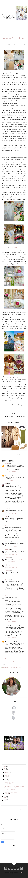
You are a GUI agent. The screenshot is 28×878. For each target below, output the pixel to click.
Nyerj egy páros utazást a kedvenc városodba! (14, 786)
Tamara (6, 508)
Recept (12, 25)
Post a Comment (7, 658)
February (7, 793)
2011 (5, 802)
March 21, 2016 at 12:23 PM (11, 577)
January (6, 795)
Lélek (4, 21)
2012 (5, 800)
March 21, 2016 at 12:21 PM (11, 546)
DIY (3, 25)
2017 (5, 768)
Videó (18, 25)
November (7, 772)
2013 (5, 799)
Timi (6, 525)
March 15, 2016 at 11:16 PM (11, 480)
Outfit (14, 21)
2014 (5, 797)
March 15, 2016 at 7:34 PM (10, 471)
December (7, 771)
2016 (5, 769)
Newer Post (3, 661)
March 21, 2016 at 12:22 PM (11, 561)
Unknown (7, 463)
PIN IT (24, 416)
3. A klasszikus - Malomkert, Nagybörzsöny (14, 310)
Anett (6, 516)
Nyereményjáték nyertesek (10, 790)
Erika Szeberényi (19, 552)
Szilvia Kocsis (9, 545)
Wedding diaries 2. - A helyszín (11, 787)
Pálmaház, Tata (17, 247)
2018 (5, 766)
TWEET (12, 416)
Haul (8, 25)
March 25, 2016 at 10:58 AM (11, 656)
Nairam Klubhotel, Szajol (17, 154)
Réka (6, 483)
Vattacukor (15, 575)
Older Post (25, 661)
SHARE (6, 416)
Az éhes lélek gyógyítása (9, 785)
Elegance (7, 872)
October (7, 773)
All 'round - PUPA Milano (9, 789)
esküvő (4, 29)
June (6, 778)
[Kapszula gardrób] (14, 438)
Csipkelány (7, 541)
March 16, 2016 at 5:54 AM (10, 506)
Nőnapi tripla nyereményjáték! (10, 792)
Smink (8, 21)
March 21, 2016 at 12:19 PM (11, 539)
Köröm (19, 21)
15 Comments (16, 44)
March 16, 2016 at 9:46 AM (10, 513)
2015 (5, 796)
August (6, 776)
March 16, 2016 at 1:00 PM (10, 523)
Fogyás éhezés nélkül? (9, 782)
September (7, 775)
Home (23, 25)
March (6, 780)
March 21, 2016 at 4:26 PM (10, 621)
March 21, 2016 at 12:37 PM (11, 593)
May (6, 779)
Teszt (24, 21)
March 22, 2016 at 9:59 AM (10, 637)
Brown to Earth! (7, 783)
